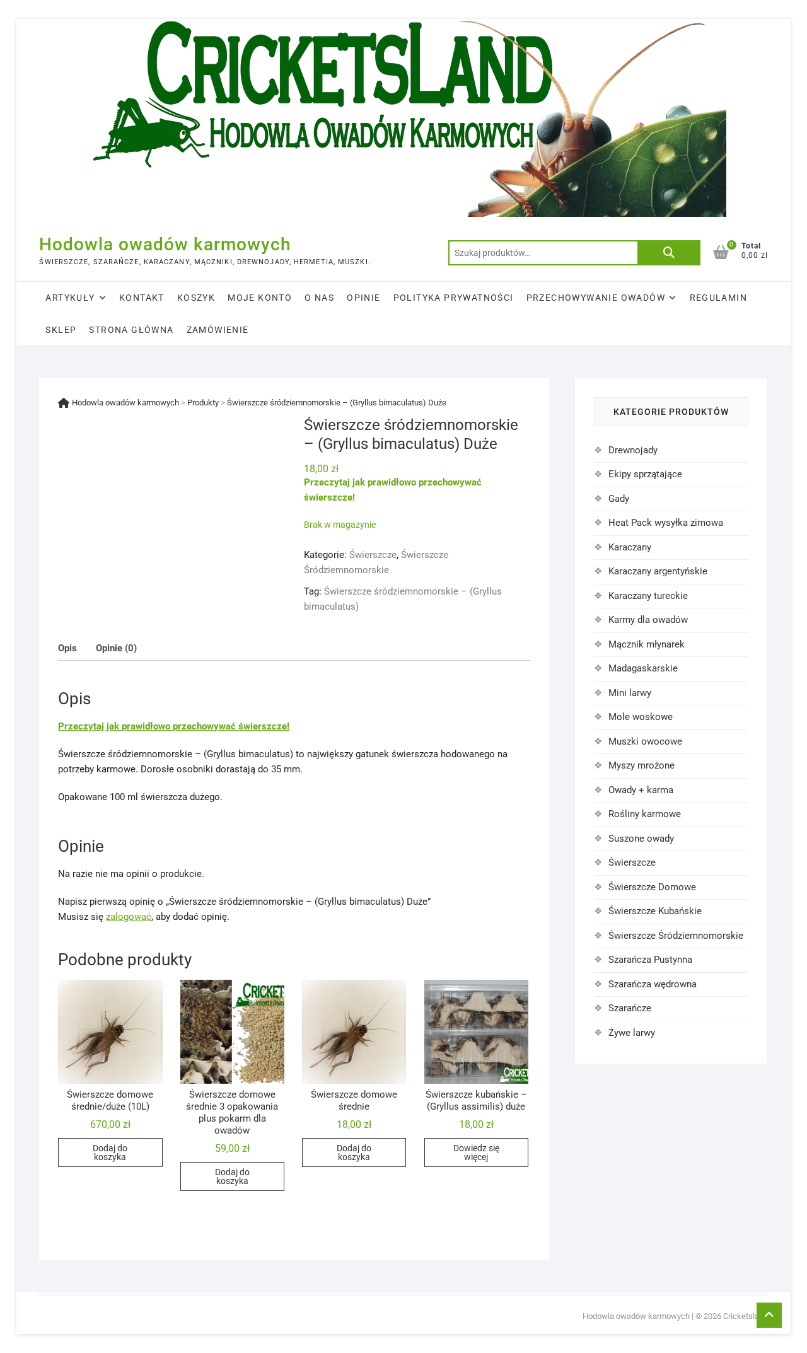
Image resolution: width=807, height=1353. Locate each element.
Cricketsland (745, 1316)
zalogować (128, 916)
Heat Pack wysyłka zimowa (665, 522)
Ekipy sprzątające (645, 474)
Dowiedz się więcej (476, 1152)
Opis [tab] (67, 648)
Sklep (60, 330)
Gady (618, 498)
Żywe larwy (631, 1032)
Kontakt (142, 298)
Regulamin (719, 298)
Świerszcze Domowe (652, 887)
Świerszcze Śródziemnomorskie (675, 935)
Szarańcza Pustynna (650, 959)
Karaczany (629, 547)
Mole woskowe (640, 717)
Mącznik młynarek (646, 644)
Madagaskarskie (643, 668)
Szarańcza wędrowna (652, 984)
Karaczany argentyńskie (657, 571)
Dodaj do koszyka (110, 1152)
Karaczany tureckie (648, 595)
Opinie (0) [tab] (116, 648)
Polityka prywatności (453, 298)
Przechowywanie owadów (595, 298)
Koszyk (196, 298)
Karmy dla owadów (648, 619)
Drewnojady (633, 450)
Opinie (363, 298)
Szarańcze (629, 1008)
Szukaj (668, 252)
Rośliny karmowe (644, 814)
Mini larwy (629, 693)
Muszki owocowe (645, 741)
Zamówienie (218, 330)
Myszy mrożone (641, 765)
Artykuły (70, 298)
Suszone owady (641, 838)
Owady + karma (640, 790)
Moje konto (260, 298)
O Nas (319, 298)
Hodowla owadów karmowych (165, 244)
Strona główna (131, 330)
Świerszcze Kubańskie (655, 911)
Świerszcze (373, 554)
